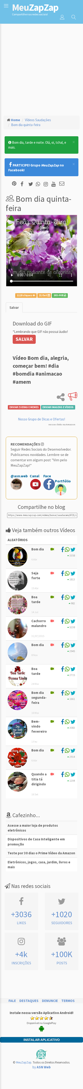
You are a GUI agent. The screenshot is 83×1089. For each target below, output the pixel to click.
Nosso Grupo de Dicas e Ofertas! (41, 419)
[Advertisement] (41, 67)
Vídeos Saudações (38, 120)
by (42, 1067)
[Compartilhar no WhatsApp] (39, 184)
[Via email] (61, 184)
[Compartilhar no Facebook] (23, 184)
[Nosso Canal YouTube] (54, 184)
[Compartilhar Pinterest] (14, 184)
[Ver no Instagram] (46, 184)
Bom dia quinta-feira (25, 125)
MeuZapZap (23, 1062)
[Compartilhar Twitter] (31, 184)
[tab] (14, 307)
